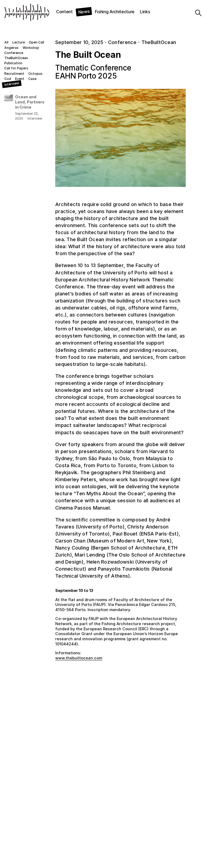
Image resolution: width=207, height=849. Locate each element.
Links (145, 11)
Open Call (36, 42)
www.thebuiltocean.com (78, 658)
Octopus (35, 74)
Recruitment (14, 74)
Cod (7, 79)
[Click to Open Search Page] (200, 13)
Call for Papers (16, 68)
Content (64, 11)
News (84, 11)
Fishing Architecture (115, 11)
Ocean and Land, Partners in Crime (29, 102)
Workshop (31, 48)
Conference (13, 53)
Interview (11, 84)
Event (19, 79)
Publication (13, 63)
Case (32, 79)
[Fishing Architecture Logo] (15, 13)
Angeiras (11, 48)
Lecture (18, 42)
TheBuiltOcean (16, 58)
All (6, 42)
